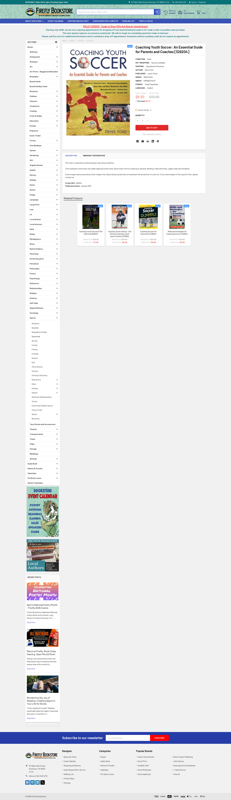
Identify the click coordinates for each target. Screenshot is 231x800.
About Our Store (33, 21)
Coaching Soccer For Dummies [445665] (148, 232)
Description (71, 155)
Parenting (34, 254)
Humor (32, 190)
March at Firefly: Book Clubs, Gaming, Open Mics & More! (41, 653)
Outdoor (35, 388)
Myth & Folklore (36, 249)
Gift (31, 160)
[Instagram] (32, 782)
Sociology (34, 313)
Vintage (33, 449)
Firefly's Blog (146, 21)
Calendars (32, 473)
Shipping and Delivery (78, 21)
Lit (31, 214)
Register (202, 2)
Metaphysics (35, 239)
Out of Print (142, 761)
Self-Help (34, 303)
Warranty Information (94, 155)
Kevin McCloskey (144, 770)
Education (34, 121)
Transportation (36, 434)
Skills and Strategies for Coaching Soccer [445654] (177, 232)
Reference (34, 283)
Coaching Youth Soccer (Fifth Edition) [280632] (91, 232)
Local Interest (36, 224)
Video (32, 444)
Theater (33, 429)
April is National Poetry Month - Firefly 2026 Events (42, 606)
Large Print (34, 204)
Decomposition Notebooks (184, 765)
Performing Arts (37, 259)
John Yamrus (178, 761)
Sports (33, 318)
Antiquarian (35, 57)
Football (35, 354)
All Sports (35, 323)
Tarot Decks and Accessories (42, 424)
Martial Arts (36, 379)
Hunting (35, 371)
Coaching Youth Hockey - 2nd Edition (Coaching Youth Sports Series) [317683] (119, 233)
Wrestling (35, 418)
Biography (34, 76)
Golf (33, 362)
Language (34, 199)
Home (32, 185)
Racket (34, 392)
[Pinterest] (158, 141)
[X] (42, 782)
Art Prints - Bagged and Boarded (44, 71)
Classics (33, 101)
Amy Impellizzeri (144, 774)
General (35, 358)
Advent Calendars (35, 483)
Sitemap (67, 783)
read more (31, 622)
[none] (98, 90)
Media (32, 234)
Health (32, 170)
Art (31, 66)
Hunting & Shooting (39, 375)
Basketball (36, 336)
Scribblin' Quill (143, 765)
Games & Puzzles (35, 468)
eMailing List (128, 21)
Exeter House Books (146, 757)
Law (31, 209)
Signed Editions (36, 308)
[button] (43, 511)
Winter (34, 414)
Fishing (35, 349)
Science (33, 298)
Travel (32, 439)
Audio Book (32, 463)
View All (176, 774)
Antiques (34, 62)
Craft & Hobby (36, 116)
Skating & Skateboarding (41, 397)
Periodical (34, 263)
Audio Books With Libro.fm (105, 21)
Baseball (35, 328)
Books (30, 47)
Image (32, 195)
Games (33, 150)
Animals (33, 459)
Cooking (33, 111)
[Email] (143, 141)
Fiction (33, 140)
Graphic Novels (36, 165)
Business (34, 91)
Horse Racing (37, 367)
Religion (33, 293)
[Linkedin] (153, 141)
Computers (35, 106)
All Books (34, 52)
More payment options (152, 134)
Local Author (35, 219)
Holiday (33, 180)
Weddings (34, 454)
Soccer (34, 401)
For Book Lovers (34, 478)
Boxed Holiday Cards (38, 86)
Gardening (34, 155)
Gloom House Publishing (183, 757)
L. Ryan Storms (179, 770)
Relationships (36, 288)
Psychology (35, 278)
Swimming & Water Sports (42, 405)
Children (33, 96)
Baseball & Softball (39, 332)
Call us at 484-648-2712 (38, 776)
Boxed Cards (35, 81)
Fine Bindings (35, 145)
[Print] (148, 141)
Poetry (33, 273)
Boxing (34, 341)
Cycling (34, 345)
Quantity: (140, 115)
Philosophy (34, 268)
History (33, 175)
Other (34, 384)
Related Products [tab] (73, 198)
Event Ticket (35, 135)
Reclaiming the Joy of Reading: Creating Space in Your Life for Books (41, 700)
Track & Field (37, 410)
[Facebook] (137, 141)
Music (32, 244)
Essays (33, 126)
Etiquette (34, 130)
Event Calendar (55, 21)
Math (32, 229)
